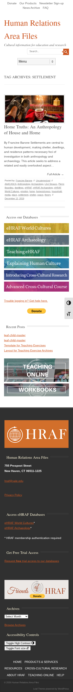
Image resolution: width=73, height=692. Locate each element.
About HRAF (16, 675)
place (14, 195)
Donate (12, 3)
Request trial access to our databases (31, 561)
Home (17, 661)
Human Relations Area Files (32, 29)
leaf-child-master (15, 335)
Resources (13, 668)
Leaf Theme (39, 689)
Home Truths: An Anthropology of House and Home (33, 130)
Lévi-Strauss (51, 184)
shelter (33, 195)
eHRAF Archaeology (43, 187)
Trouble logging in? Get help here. (26, 300)
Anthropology (23, 184)
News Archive (31, 7)
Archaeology (37, 184)
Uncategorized (43, 180)
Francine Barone (24, 180)
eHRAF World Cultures (19, 523)
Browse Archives (15, 625)
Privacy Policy (13, 495)
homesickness (43, 191)
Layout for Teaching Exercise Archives (28, 350)
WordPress (63, 689)
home (32, 191)
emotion (24, 191)
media (8, 195)
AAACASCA (10, 184)
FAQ (45, 7)
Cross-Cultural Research (46, 668)
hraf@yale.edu (13, 481)
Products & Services (41, 661)
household (57, 191)
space (40, 195)
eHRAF (28, 187)
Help (60, 675)
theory (48, 195)
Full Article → (55, 174)
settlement (23, 195)
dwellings (19, 187)
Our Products (27, 3)
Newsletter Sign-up (51, 3)
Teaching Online (41, 675)
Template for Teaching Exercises (25, 345)
